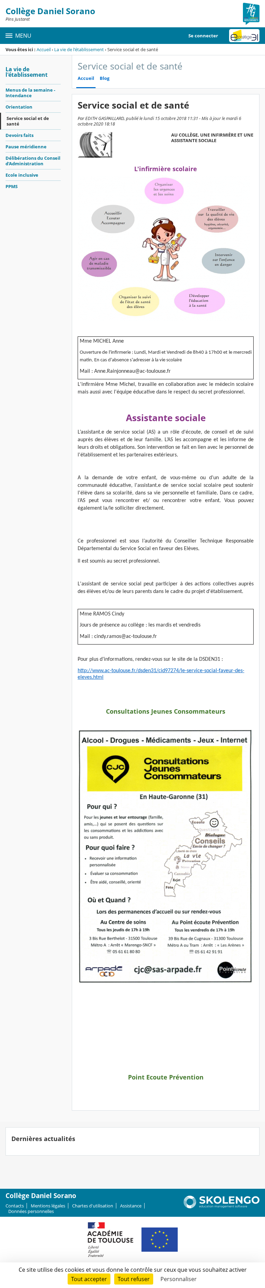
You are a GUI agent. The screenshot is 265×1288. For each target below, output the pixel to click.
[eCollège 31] (244, 35)
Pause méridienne (26, 146)
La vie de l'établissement (79, 49)
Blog (104, 78)
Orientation (19, 107)
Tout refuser (134, 1279)
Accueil (44, 49)
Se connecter (203, 36)
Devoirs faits (19, 135)
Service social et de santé (28, 121)
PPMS (12, 186)
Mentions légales (48, 1205)
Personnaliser (178, 1279)
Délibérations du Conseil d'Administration (33, 161)
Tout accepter (89, 1279)
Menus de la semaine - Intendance (30, 93)
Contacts (15, 1205)
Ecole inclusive (22, 175)
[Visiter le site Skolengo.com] (221, 1207)
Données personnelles (31, 1211)
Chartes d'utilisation (92, 1205)
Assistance (130, 1205)
